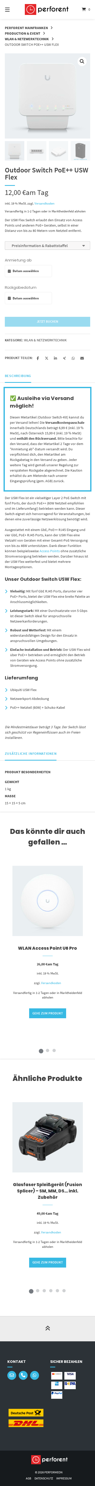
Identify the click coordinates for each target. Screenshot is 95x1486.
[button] (82, 61)
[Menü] (13, 9)
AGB (28, 1478)
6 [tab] (64, 1290)
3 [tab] (54, 1050)
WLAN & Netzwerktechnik (27, 39)
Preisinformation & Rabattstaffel (39, 245)
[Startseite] (47, 9)
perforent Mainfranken (26, 28)
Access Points (50, 551)
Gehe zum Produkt (47, 1013)
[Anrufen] (23, 1375)
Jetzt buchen (47, 321)
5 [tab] (57, 1290)
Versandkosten (44, 203)
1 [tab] (41, 1050)
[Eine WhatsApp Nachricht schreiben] (34, 1375)
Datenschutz (43, 1478)
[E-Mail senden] (11, 1375)
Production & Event (22, 33)
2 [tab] (47, 1050)
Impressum (64, 1478)
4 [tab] (51, 1290)
